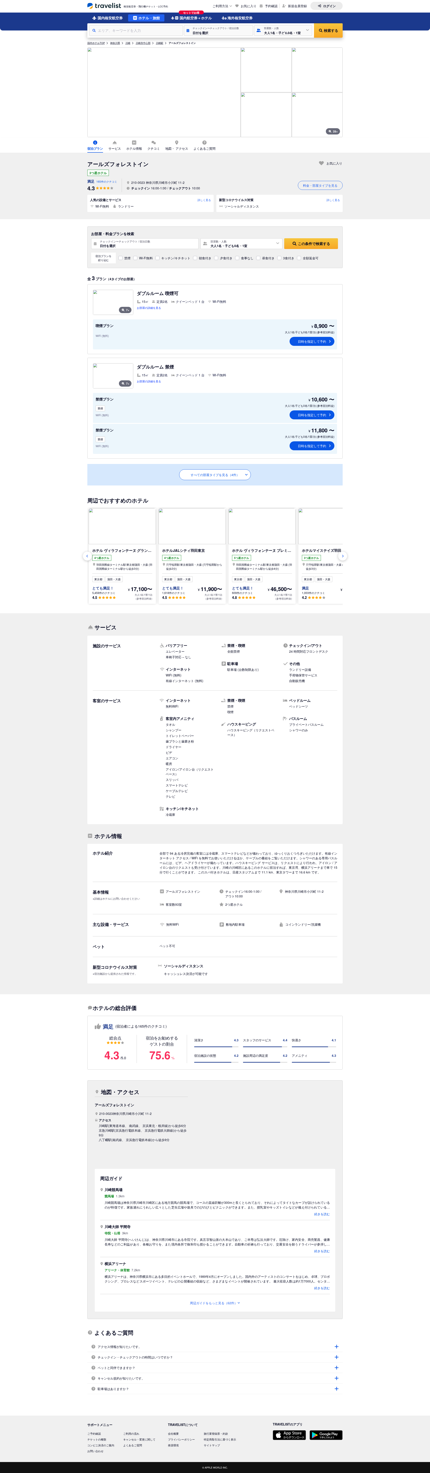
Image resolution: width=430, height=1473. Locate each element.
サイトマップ (212, 1445)
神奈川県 (115, 43)
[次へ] (342, 556)
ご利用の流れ (131, 1433)
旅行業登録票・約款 (216, 1433)
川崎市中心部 (143, 43)
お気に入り (248, 6)
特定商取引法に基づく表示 (220, 1439)
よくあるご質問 (132, 1445)
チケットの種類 (96, 1439)
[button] (218, 30)
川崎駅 (159, 43)
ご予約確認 (94, 1433)
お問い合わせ (95, 1451)
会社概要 (173, 1433)
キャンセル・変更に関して (139, 1439)
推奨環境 (173, 1445)
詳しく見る (204, 200)
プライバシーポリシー (181, 1439)
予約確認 (271, 6)
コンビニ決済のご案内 (100, 1445)
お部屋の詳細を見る (149, 308)
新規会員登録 (297, 6)
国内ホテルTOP (96, 43)
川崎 (127, 43)
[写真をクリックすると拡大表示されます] (164, 92)
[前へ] (87, 556)
